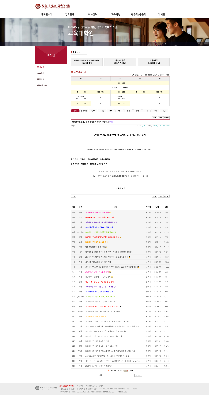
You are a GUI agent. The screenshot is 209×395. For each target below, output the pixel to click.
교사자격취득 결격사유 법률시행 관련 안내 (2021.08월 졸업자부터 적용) (111, 267)
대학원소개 (46, 14)
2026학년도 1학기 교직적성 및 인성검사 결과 (101, 346)
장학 (110, 111)
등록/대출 (84, 111)
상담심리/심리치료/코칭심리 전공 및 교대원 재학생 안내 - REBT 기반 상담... (112, 361)
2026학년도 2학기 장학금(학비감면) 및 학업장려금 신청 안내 (107, 321)
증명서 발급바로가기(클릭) (120, 61)
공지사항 (40, 67)
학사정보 (92, 14)
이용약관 (80, 386)
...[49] (130, 370)
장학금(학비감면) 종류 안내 (95, 247)
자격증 (102, 111)
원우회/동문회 (138, 14)
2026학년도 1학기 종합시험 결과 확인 (98, 366)
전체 (75, 111)
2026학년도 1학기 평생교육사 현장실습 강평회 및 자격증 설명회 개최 (110, 351)
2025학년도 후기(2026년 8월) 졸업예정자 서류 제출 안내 (105, 331)
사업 (164, 111)
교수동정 (40, 73)
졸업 (137, 111)
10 (122, 370)
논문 (128, 111)
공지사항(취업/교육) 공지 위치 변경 (98, 262)
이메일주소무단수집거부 (94, 386)
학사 (119, 111)
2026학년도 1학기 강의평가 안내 (97, 341)
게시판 (161, 14)
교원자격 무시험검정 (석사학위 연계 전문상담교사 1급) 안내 (106, 257)
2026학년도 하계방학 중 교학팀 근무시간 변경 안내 (103, 336)
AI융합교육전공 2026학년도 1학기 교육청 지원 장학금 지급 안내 (108, 356)
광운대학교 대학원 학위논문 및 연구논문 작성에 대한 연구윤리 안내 (109, 252)
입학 (93, 111)
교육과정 (115, 14)
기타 (155, 111)
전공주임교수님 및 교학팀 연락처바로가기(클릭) (86, 62)
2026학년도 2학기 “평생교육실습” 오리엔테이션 (102, 311)
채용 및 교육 (42, 85)
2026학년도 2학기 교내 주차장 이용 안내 (100, 301)
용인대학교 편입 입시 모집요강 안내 (98, 277)
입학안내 (69, 14)
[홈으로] (165, 44)
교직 (146, 111)
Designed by (118, 392)
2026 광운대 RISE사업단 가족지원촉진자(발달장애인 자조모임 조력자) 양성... (113, 326)
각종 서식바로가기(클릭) (154, 61)
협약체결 (40, 79)
